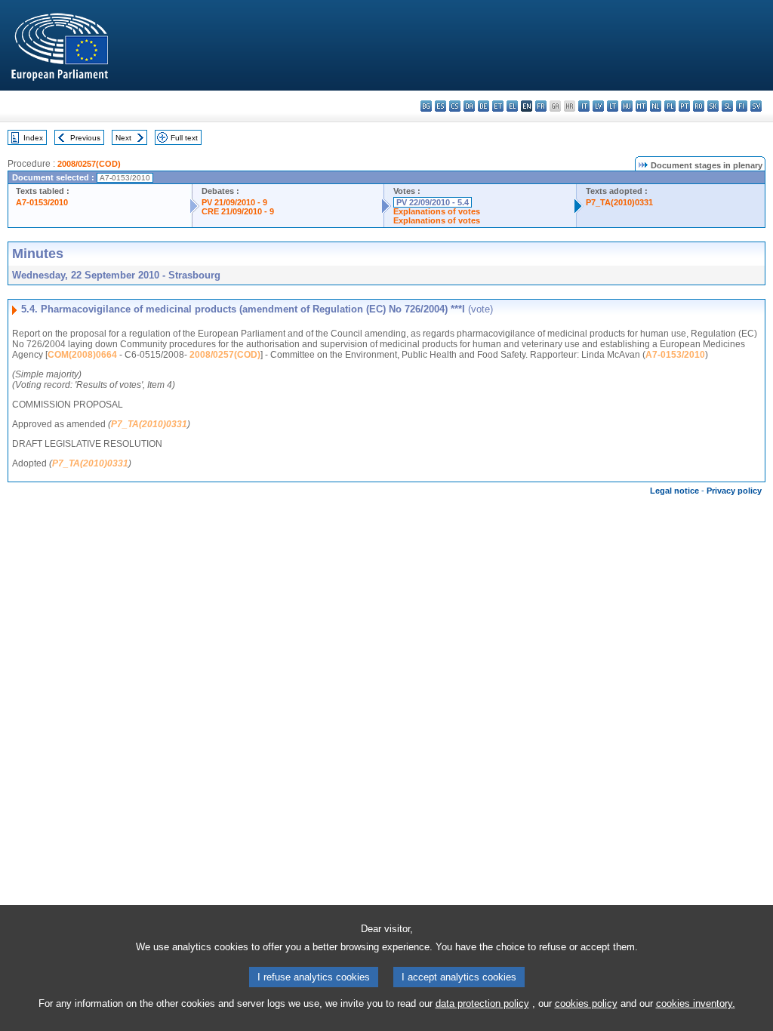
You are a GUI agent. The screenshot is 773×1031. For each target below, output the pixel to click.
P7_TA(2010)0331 (619, 202)
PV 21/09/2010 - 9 (234, 202)
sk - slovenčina (713, 106)
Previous (85, 138)
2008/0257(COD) (89, 163)
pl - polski (670, 106)
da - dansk (469, 106)
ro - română (698, 106)
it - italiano (584, 106)
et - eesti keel (498, 106)
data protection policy (482, 1003)
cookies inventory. (695, 1003)
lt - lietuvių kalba (612, 106)
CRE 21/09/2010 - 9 (238, 211)
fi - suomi (741, 106)
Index (33, 138)
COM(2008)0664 (82, 354)
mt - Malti (641, 106)
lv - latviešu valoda (598, 106)
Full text (184, 138)
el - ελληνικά (512, 106)
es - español (440, 106)
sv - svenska (756, 106)
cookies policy (586, 1003)
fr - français (541, 106)
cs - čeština (454, 106)
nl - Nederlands (655, 106)
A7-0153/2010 (42, 202)
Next (123, 138)
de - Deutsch (483, 106)
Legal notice (674, 490)
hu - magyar (627, 106)
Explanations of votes (436, 211)
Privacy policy (734, 490)
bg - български (426, 106)
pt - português (684, 106)
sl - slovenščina (727, 106)
